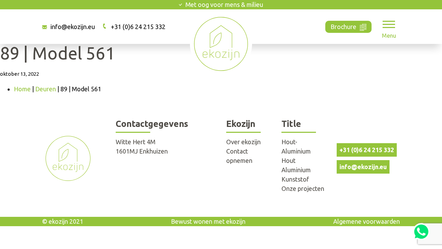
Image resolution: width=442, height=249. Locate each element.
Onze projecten (302, 188)
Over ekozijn (243, 141)
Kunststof (295, 179)
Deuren (45, 88)
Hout (288, 160)
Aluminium (296, 169)
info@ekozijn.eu (72, 26)
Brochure (343, 26)
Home (22, 88)
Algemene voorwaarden (366, 221)
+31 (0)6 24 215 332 (138, 26)
